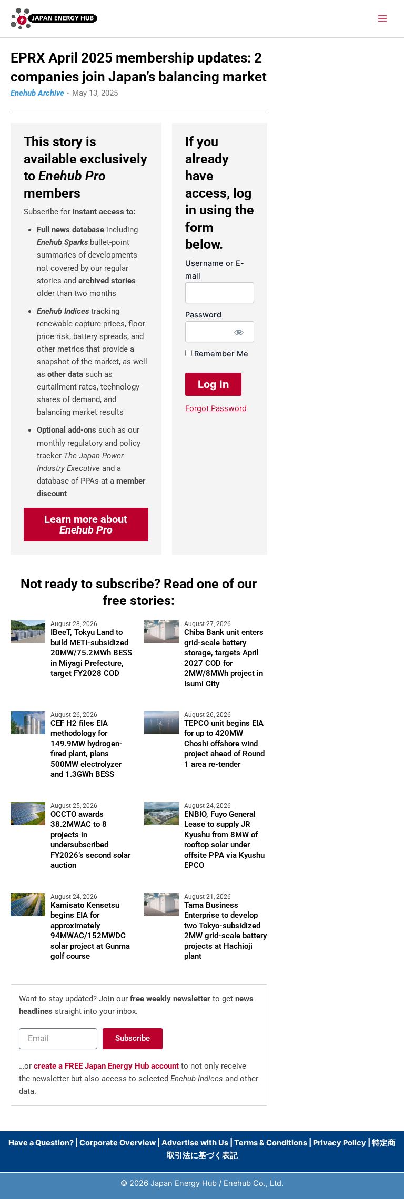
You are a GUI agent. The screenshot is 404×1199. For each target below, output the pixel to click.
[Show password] (238, 331)
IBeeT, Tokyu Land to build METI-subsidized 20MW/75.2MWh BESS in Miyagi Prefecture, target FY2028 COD (91, 653)
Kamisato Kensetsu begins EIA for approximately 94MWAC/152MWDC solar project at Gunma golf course (90, 930)
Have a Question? (41, 1142)
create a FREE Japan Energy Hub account (106, 1066)
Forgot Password (216, 408)
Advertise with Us (194, 1142)
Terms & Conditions (270, 1142)
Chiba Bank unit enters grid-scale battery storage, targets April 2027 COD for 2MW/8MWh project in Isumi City (224, 658)
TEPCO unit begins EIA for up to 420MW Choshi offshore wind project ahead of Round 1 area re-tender (224, 744)
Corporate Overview (117, 1142)
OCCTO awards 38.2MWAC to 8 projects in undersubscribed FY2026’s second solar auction (90, 839)
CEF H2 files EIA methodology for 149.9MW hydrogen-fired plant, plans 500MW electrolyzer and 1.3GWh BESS (86, 749)
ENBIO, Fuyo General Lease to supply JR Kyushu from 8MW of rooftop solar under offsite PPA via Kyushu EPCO (224, 839)
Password (203, 315)
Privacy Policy (339, 1142)
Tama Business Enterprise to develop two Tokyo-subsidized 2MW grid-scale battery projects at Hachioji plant (225, 930)
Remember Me (220, 353)
